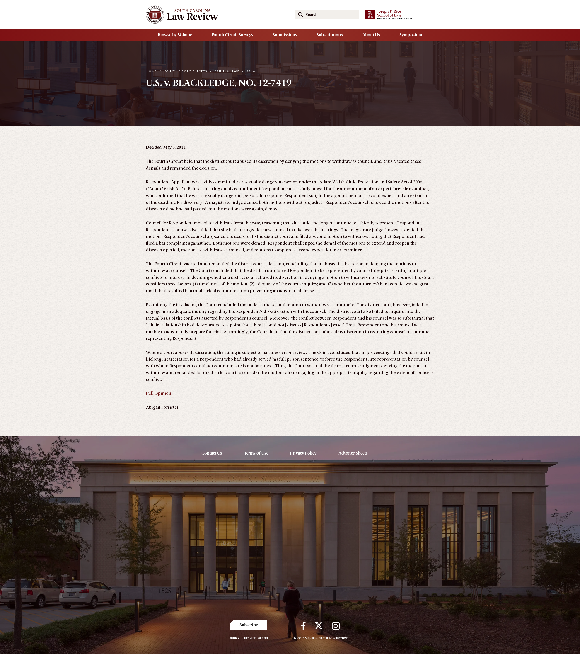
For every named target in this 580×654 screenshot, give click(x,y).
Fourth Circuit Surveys (232, 34)
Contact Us (211, 453)
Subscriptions (330, 34)
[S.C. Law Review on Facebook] (303, 626)
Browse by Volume (175, 34)
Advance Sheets (353, 453)
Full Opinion (158, 393)
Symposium (410, 34)
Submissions (285, 34)
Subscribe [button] (248, 624)
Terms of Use (256, 453)
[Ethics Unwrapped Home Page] (215, 14)
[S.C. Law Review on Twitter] (319, 626)
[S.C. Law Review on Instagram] (336, 626)
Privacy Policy (303, 453)
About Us (371, 34)
